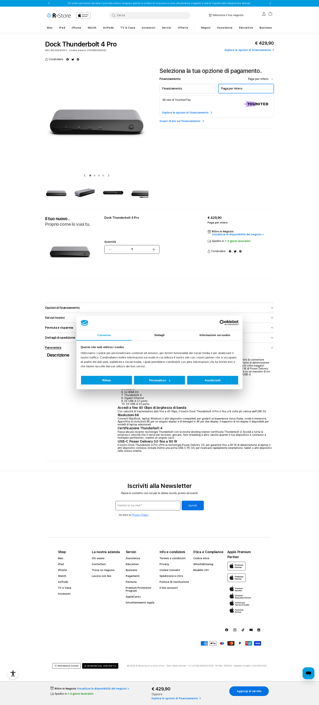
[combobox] (149, 15)
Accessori (64, 593)
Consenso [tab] (104, 334)
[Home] (59, 15)
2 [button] (94, 175)
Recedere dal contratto (101, 666)
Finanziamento (172, 88)
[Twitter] (72, 59)
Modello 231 (201, 570)
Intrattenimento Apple (140, 602)
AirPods (63, 581)
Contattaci (99, 564)
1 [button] (90, 175)
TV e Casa (64, 587)
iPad (61, 564)
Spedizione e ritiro (171, 576)
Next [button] (270, 3)
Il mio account (169, 587)
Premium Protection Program (138, 589)
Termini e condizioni (173, 558)
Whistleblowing (203, 564)
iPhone (62, 570)
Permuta (131, 581)
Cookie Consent (170, 570)
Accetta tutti (212, 380)
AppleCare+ (133, 596)
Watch (62, 576)
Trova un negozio (103, 570)
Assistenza (133, 558)
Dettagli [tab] (160, 334)
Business (131, 570)
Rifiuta (106, 380)
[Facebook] (67, 59)
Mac (60, 558)
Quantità (110, 241)
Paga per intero (231, 88)
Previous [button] (49, 3)
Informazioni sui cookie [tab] (215, 334)
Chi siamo (98, 558)
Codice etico (201, 558)
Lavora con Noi (101, 576)
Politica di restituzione (174, 581)
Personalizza (157, 380)
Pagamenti (133, 576)
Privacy (164, 564)
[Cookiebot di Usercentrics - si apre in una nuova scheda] (222, 323)
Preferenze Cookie (68, 666)
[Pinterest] (77, 59)
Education (132, 564)
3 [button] (99, 175)
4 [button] (103, 175)
